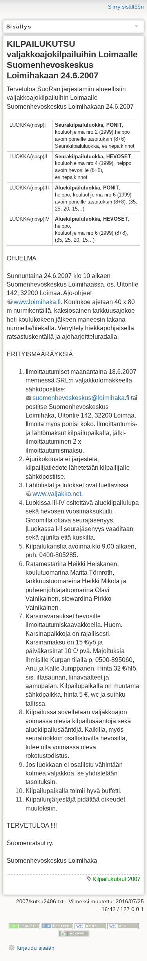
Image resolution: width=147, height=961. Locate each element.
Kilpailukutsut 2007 (116, 879)
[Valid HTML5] (90, 925)
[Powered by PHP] (57, 925)
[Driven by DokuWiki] (73, 933)
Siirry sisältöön (126, 7)
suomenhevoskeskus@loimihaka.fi (81, 398)
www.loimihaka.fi (37, 302)
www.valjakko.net (57, 493)
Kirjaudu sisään (35, 948)
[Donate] (24, 925)
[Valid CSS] (123, 925)
